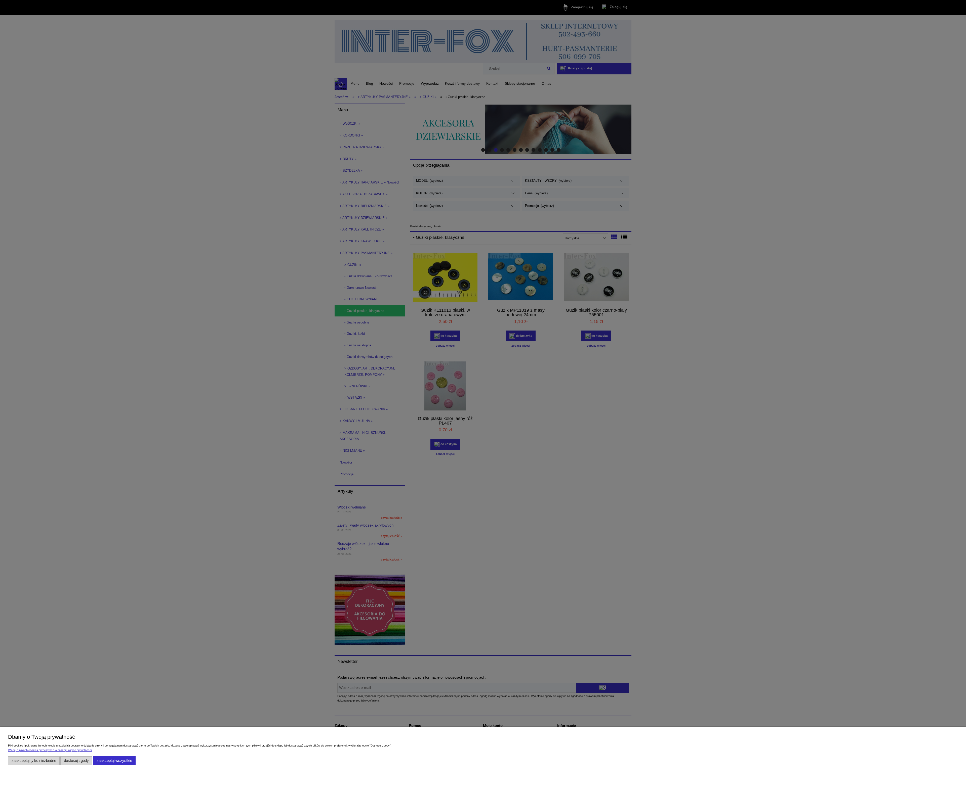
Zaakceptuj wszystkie (114, 760)
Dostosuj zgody (76, 760)
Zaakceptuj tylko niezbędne (34, 760)
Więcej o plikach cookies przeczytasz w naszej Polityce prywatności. (50, 750)
